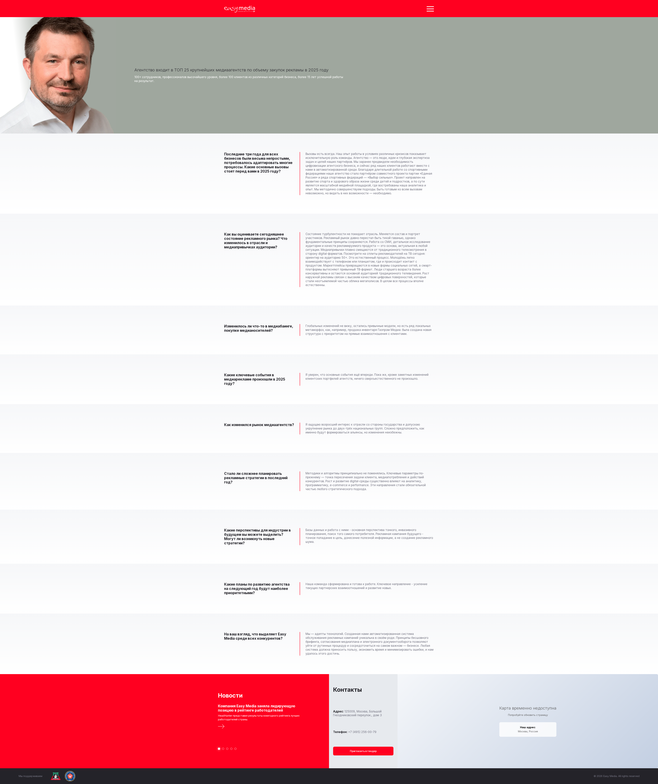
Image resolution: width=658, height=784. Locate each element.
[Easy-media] (239, 9)
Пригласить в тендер (363, 751)
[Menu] (430, 8)
